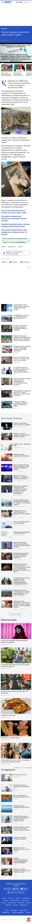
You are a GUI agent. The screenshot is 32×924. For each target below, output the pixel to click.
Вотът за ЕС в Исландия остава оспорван (21, 522)
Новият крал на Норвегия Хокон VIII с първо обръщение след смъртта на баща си (22, 393)
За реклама (14, 910)
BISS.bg (3, 902)
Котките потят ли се (20, 775)
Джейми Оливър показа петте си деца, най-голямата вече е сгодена (21, 828)
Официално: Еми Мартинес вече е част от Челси (21, 849)
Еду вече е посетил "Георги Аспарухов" (20, 838)
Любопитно (16, 438)
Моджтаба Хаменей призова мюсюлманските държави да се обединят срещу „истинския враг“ (22, 338)
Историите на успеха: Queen (10, 738)
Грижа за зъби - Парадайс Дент (21, 444)
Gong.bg (18, 898)
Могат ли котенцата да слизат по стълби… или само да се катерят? (21, 358)
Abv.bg (4, 898)
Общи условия (23, 910)
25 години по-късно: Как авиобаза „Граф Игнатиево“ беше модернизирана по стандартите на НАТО (21, 581)
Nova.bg (6, 900)
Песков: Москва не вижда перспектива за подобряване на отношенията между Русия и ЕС (22, 381)
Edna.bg (15, 905)
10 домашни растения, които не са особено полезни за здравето (15, 665)
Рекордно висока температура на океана (21, 806)
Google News (25, 262)
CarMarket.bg (24, 900)
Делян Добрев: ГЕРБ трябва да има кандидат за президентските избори (21, 307)
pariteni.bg (15, 352)
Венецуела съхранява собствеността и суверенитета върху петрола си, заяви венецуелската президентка (20, 489)
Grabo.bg (28, 902)
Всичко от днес (16, 614)
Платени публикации (17, 912)
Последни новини (11, 418)
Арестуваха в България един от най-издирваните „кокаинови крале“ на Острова (14, 232)
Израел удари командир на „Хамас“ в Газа (21, 532)
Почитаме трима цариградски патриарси (21, 455)
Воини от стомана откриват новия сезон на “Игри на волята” (21, 435)
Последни (19, 2)
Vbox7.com (11, 898)
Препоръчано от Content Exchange (22, 767)
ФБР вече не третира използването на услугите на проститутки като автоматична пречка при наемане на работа (21, 567)
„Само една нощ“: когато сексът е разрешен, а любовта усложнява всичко (15, 761)
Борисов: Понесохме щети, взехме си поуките (21, 424)
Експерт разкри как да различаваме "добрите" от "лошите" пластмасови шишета (22, 502)
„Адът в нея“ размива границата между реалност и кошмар (14, 641)
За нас (6, 910)
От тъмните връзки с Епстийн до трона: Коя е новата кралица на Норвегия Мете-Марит (21, 370)
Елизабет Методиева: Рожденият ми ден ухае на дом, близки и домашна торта (21, 818)
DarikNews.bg (26, 898)
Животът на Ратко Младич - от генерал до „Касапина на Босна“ (21, 477)
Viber (5, 262)
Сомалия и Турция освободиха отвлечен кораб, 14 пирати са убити (20, 404)
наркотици (12, 246)
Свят (14, 471)
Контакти (28, 912)
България (4, 28)
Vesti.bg (7, 2)
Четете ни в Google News (17, 892)
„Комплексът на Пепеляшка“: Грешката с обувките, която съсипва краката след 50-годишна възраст (21, 604)
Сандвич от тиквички (8, 715)
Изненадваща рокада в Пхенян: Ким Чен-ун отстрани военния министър (21, 555)
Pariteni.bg (8, 905)
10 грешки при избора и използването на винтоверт (14, 692)
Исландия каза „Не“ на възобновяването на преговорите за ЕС (21, 316)
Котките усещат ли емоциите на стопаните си (21, 786)
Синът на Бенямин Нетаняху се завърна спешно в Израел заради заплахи (21, 544)
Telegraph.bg (23, 905)
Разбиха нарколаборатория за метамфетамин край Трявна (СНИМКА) (20, 860)
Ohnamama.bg (11, 902)
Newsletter (14, 262)
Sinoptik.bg (20, 902)
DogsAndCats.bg (14, 900)
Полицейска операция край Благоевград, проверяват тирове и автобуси (14, 218)
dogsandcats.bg (16, 362)
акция (4, 246)
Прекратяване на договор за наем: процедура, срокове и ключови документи (22, 348)
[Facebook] (16, 914)
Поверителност (6, 912)
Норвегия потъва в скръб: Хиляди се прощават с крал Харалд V (21, 513)
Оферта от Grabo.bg (18, 447)
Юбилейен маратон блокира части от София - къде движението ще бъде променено (21, 592)
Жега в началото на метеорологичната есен (21, 796)
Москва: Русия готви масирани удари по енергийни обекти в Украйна (20, 328)
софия (20, 246)
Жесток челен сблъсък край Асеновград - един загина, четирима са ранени (21, 467)
